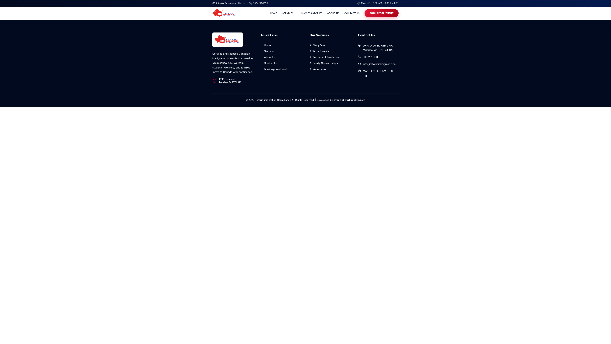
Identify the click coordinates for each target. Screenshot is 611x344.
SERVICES (289, 13)
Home (267, 45)
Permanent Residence (325, 57)
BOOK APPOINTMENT (381, 13)
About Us (269, 57)
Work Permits (320, 51)
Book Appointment (275, 69)
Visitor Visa (319, 69)
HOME (273, 13)
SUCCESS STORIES (311, 13)
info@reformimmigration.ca (231, 3)
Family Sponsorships (325, 63)
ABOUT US (333, 13)
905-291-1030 (260, 3)
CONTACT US (351, 13)
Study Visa (318, 45)
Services (268, 51)
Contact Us (270, 63)
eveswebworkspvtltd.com (349, 100)
